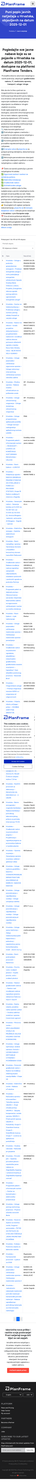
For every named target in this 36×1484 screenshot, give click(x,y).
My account (5, 1413)
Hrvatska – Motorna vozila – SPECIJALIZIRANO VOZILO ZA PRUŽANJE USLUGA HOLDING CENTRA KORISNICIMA (13, 1031)
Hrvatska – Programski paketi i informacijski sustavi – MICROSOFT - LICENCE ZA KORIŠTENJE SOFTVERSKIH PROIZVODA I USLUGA (13, 449)
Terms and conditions (26, 1461)
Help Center (5, 1411)
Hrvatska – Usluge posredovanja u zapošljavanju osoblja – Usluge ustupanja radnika (12, 895)
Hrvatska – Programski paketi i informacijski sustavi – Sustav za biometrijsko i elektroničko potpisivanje (13, 1191)
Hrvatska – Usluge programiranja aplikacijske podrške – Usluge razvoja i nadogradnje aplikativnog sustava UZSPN (13, 424)
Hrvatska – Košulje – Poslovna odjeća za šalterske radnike (13, 1246)
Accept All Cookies (18, 761)
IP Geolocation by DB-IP (10, 1461)
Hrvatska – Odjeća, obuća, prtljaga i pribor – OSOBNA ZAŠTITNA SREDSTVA (13, 707)
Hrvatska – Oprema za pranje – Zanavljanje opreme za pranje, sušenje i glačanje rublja (13, 856)
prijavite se (22, 149)
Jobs (3, 1432)
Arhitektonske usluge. (13, 185)
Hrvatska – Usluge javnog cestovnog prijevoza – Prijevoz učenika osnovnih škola (13, 1209)
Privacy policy (13, 1464)
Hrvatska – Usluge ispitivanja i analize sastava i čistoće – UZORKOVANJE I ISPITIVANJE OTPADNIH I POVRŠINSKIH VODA (13, 1052)
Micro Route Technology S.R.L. (24, 1470)
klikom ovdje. (6, 227)
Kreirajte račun (10, 149)
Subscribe (30, 1450)
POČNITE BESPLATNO (18, 1370)
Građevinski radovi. (12, 183)
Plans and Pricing (7, 1408)
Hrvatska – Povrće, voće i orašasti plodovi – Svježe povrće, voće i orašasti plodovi (13, 972)
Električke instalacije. (12, 180)
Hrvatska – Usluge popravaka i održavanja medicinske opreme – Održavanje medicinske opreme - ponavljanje (14, 632)
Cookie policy (23, 1464)
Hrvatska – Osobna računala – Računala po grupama (13, 1148)
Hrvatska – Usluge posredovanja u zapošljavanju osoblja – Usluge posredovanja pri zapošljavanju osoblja (12, 914)
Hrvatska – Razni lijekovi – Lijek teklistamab (12, 616)
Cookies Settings (18, 766)
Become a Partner (7, 1422)
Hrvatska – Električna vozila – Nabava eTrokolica (14, 1086)
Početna (18, 31)
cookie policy (19, 757)
